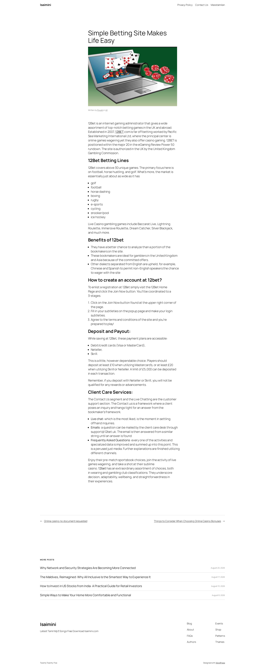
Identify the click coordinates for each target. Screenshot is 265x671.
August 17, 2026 (218, 577)
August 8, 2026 (218, 595)
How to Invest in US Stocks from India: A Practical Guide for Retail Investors (91, 586)
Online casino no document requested (65, 521)
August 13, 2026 (218, 586)
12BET (119, 132)
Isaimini (45, 5)
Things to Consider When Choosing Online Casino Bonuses (187, 521)
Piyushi (100, 110)
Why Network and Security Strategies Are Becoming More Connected (88, 568)
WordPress (220, 662)
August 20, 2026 (218, 567)
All (106, 110)
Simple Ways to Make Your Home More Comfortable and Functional (85, 595)
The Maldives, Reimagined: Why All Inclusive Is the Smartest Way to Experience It (95, 577)
